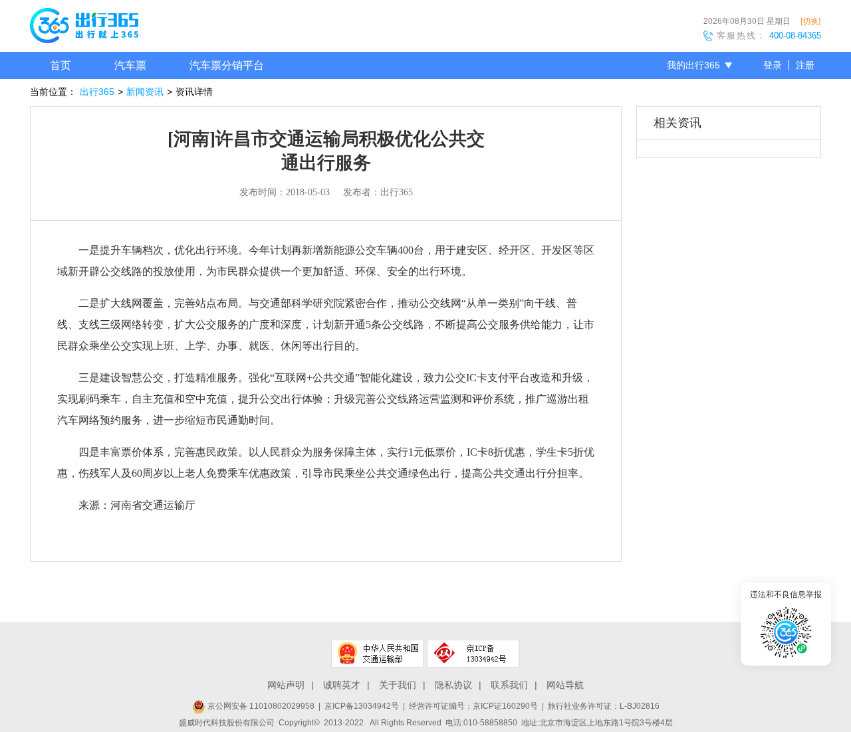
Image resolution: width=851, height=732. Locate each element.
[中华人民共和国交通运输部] (377, 654)
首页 (60, 65)
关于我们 (397, 685)
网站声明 (285, 685)
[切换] (810, 21)
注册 (805, 65)
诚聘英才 (341, 685)
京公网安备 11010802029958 (259, 706)
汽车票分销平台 (226, 65)
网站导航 (565, 685)
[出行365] (84, 28)
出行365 (97, 91)
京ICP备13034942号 (361, 706)
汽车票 (130, 65)
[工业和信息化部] (473, 654)
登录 (772, 65)
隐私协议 (453, 685)
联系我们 (509, 685)
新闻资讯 (145, 91)
